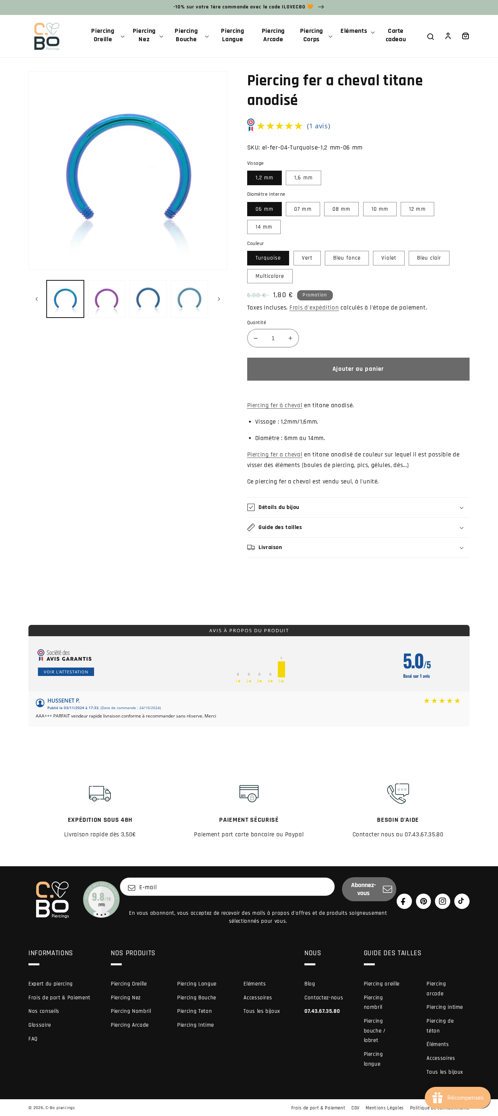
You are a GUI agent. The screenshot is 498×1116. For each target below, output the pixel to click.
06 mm (265, 209)
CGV (355, 1108)
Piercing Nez (126, 997)
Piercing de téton (440, 1026)
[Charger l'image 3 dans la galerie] (148, 299)
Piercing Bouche (196, 997)
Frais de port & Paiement (59, 997)
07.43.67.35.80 (322, 1011)
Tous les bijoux (262, 1011)
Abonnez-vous (363, 889)
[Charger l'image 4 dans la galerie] (189, 299)
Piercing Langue (197, 983)
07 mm (303, 209)
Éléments (438, 1044)
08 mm (341, 209)
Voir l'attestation (66, 671)
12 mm (417, 209)
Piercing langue (373, 1059)
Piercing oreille (382, 983)
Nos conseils (43, 1011)
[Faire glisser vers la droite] (219, 299)
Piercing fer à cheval (275, 405)
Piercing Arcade (130, 1025)
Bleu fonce (347, 257)
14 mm (264, 226)
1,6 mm (303, 177)
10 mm (380, 209)
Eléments (255, 983)
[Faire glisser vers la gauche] (36, 299)
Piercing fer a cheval (275, 455)
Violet (388, 257)
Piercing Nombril (131, 1011)
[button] (106, 36)
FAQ (33, 1038)
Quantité (256, 322)
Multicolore (270, 276)
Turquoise (268, 257)
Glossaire (39, 1025)
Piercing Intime (195, 1025)
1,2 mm (265, 177)
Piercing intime (445, 1007)
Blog (309, 983)
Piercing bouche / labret (375, 1031)
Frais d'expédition (314, 308)
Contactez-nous (323, 997)
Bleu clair (429, 257)
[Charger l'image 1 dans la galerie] (65, 299)
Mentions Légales (385, 1108)
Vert (307, 257)
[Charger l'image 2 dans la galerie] (106, 299)
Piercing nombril (373, 1002)
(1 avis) (318, 125)
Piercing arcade (436, 988)
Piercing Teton (194, 1011)
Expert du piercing (50, 983)
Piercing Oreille (129, 983)
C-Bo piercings (60, 1108)
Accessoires (258, 997)
